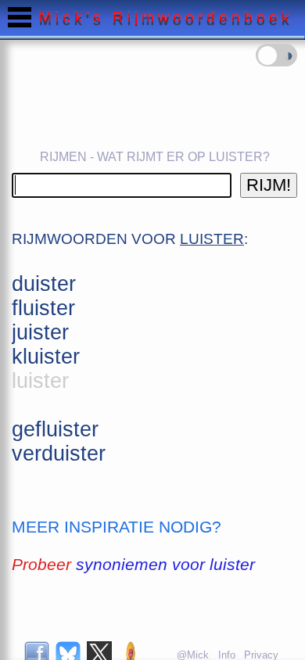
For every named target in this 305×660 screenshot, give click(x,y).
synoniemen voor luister (165, 564)
